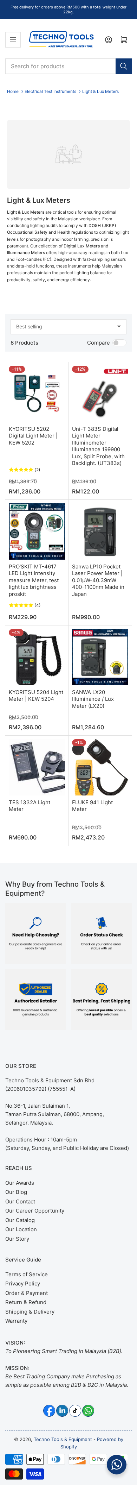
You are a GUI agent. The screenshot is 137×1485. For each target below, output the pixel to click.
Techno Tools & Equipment (63, 1439)
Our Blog (16, 1192)
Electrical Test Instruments (50, 91)
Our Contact (20, 1201)
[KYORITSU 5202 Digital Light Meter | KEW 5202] (37, 394)
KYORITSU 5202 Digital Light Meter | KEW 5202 (33, 436)
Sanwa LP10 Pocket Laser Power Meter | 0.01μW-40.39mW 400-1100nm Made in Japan (98, 580)
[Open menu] (13, 40)
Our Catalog (20, 1220)
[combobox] (68, 66)
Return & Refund (25, 1302)
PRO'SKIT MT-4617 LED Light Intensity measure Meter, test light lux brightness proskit (34, 580)
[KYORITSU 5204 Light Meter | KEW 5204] (37, 657)
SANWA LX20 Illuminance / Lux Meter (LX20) (93, 699)
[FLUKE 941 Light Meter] (100, 767)
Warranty (16, 1320)
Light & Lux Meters (100, 91)
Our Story (17, 1238)
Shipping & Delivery (29, 1311)
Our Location (21, 1229)
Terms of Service (26, 1274)
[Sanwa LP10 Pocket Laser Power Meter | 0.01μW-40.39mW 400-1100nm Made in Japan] (100, 531)
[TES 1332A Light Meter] (37, 767)
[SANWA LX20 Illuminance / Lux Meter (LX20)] (100, 657)
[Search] (123, 66)
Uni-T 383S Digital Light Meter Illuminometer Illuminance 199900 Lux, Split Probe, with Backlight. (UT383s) (98, 446)
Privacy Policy (22, 1283)
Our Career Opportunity (34, 1210)
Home (13, 91)
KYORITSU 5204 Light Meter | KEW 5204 (36, 696)
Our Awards (19, 1182)
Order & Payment (26, 1293)
